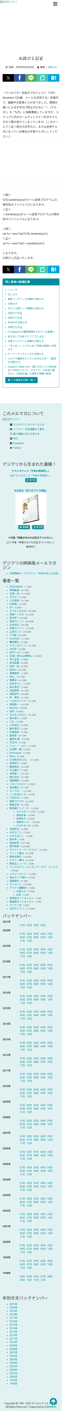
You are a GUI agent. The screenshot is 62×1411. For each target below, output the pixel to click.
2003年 (13, 1366)
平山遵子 (14, 770)
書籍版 (25, 527)
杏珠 (11, 711)
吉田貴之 (14, 787)
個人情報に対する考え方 (26, 433)
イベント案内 (16, 853)
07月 (29, 937)
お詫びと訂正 (15, 313)
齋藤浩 (13, 680)
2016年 (13, 1321)
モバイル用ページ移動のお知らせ (26, 308)
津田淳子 (14, 694)
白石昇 (13, 649)
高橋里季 (14, 673)
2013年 (13, 1331)
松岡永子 (21, 818)
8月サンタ (14, 652)
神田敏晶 (14, 590)
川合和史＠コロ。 (19, 759)
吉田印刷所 (50, 1406)
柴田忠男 (14, 842)
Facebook (18, 443)
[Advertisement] (31, 34)
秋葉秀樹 (14, 732)
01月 (22, 925)
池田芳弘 (14, 829)
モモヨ (13, 597)
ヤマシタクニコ (17, 645)
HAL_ (12, 676)
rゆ (11, 607)
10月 (50, 937)
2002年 (13, 1369)
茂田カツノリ (16, 628)
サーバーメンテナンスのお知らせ (26, 354)
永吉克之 (14, 624)
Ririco (12, 756)
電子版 (32, 480)
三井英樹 (14, 600)
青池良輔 (14, 662)
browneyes (15, 752)
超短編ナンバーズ (19, 808)
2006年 (13, 1356)
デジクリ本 (15, 905)
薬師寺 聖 (14, 739)
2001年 (13, 1373)
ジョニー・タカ (17, 746)
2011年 (13, 1338)
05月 (50, 933)
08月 (36, 937)
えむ (11, 721)
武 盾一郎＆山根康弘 (20, 656)
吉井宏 (13, 617)
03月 (36, 925)
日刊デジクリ (16, 908)
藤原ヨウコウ (16, 801)
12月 (29, 940)
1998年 (13, 1383)
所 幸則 (14, 697)
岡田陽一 (14, 704)
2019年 (13, 1311)
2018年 (13, 1314)
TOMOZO (14, 797)
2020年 (13, 1307)
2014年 (13, 1328)
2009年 (13, 1345)
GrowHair (14, 638)
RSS (15, 438)
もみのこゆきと (17, 714)
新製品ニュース (17, 863)
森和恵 (13, 735)
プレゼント (15, 884)
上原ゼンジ (15, 631)
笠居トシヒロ (16, 614)
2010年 (13, 1342)
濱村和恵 (14, 846)
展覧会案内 (15, 856)
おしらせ (12, 294)
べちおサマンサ (17, 701)
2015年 (13, 1324)
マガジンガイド (17, 874)
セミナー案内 (16, 860)
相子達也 (14, 687)
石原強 (13, 604)
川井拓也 (14, 725)
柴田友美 (21, 815)
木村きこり (15, 832)
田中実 (13, 839)
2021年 (13, 1304)
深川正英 (14, 659)
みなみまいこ (16, 836)
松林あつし (15, 683)
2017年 (13, 1318)
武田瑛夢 (14, 690)
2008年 (13, 1349)
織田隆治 (14, 766)
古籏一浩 (14, 593)
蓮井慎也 (14, 728)
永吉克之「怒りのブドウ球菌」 (31, 490)
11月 (22, 940)
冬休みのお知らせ (17, 322)
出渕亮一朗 (15, 749)
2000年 (13, 1376)
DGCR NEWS (16, 586)
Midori (12, 669)
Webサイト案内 (17, 877)
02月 (29, 925)
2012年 (13, 1335)
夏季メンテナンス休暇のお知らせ (26, 299)
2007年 (13, 1352)
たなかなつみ (23, 825)
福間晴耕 (14, 780)
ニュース (12, 289)
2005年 (13, 1359)
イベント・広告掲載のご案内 (28, 429)
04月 (43, 925)
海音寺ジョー (23, 822)
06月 (22, 937)
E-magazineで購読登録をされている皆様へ (31, 331)
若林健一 (14, 773)
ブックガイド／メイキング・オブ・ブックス (33, 867)
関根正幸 (14, 804)
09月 (43, 937)
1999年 (13, 1380)
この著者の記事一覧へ (23, 380)
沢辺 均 (13, 742)
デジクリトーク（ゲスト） (23, 849)
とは (28, 424)
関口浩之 (14, 777)
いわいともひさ (17, 784)
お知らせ (12, 303)
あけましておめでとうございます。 (27, 336)
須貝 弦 (14, 666)
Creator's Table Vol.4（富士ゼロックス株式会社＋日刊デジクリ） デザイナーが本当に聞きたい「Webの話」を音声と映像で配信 (32, 370)
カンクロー (15, 791)
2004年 (13, 1363)
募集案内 (14, 881)
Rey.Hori (13, 707)
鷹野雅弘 (14, 642)
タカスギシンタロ (26, 811)
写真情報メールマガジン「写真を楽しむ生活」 (34, 573)
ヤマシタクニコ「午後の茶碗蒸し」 (31, 471)
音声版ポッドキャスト (21, 898)
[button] (8, 78)
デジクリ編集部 (17, 887)
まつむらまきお (17, 611)
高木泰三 (14, 718)
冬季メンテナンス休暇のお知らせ (26, 341)
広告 (18, 894)
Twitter (17, 448)
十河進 (13, 635)
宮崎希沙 (14, 763)
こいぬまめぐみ (17, 794)
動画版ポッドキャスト (21, 901)
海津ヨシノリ (16, 621)
